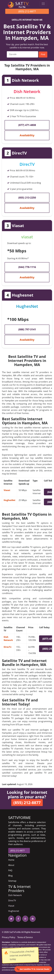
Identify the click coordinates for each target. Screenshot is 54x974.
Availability (27, 135)
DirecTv (7, 646)
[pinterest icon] (32, 918)
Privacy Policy (8, 937)
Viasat (7, 490)
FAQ (10, 870)
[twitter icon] (11, 918)
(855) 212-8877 (27, 11)
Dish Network (15, 895)
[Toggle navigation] (43, 3)
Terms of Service (25, 937)
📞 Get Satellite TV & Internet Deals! (33, 969)
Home (11, 859)
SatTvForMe (15, 932)
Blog (10, 875)
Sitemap (12, 880)
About (11, 865)
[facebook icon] (18, 918)
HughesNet (9, 500)
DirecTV (12, 900)
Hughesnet (13, 911)
